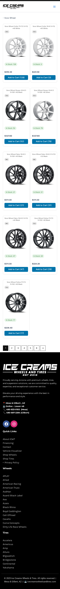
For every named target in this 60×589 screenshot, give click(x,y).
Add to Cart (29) (44, 269)
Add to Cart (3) (43, 77)
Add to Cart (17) (16, 333)
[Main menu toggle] (54, 6)
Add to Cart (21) (16, 205)
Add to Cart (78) (44, 141)
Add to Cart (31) (44, 205)
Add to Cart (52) (16, 141)
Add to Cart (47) (16, 269)
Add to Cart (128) (16, 77)
